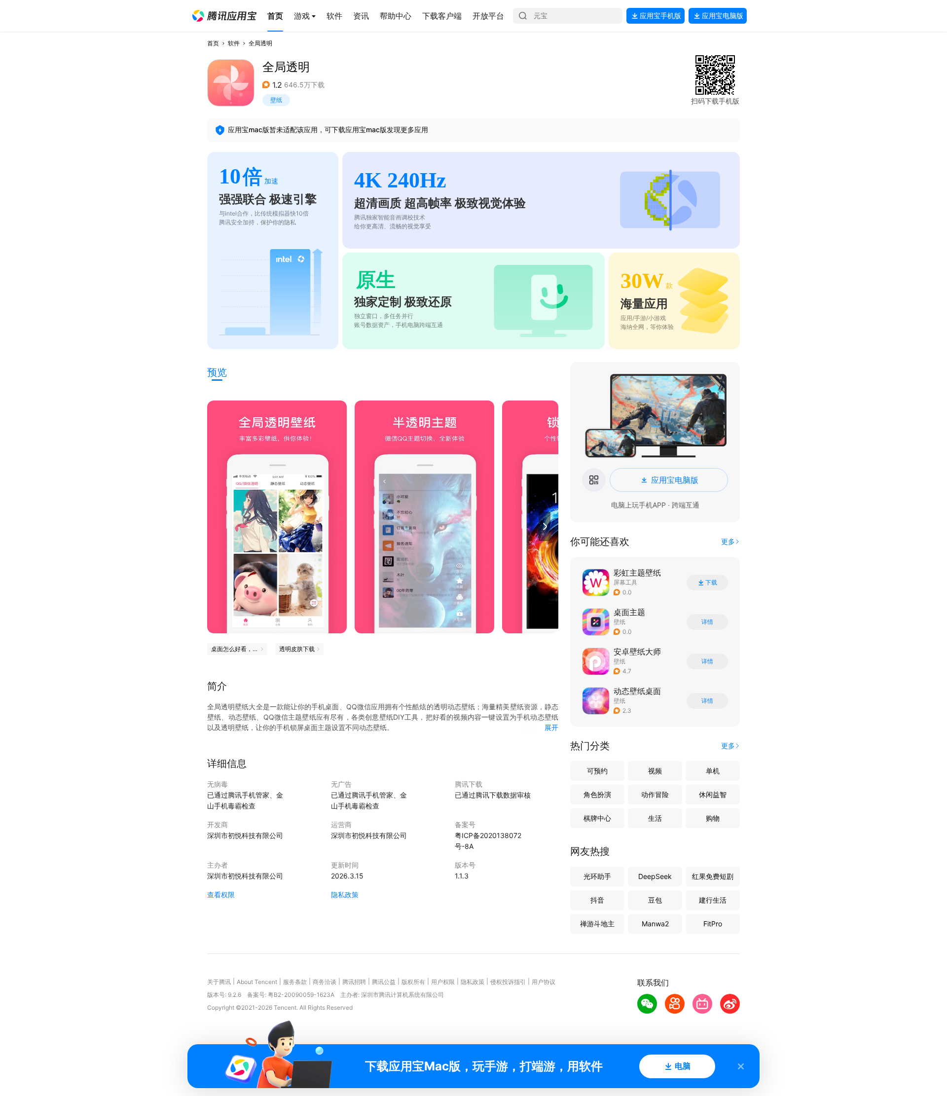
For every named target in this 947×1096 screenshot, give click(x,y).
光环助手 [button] (597, 876)
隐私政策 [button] (345, 894)
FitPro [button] (712, 923)
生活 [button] (655, 818)
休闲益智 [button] (713, 794)
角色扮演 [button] (597, 794)
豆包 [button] (655, 900)
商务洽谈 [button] (324, 982)
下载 (711, 582)
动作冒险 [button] (655, 794)
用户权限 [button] (443, 982)
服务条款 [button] (295, 982)
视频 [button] (655, 771)
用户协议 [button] (543, 982)
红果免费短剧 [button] (712, 876)
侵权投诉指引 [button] (508, 982)
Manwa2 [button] (655, 923)
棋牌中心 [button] (597, 818)
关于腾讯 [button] (219, 982)
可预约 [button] (597, 771)
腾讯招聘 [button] (354, 982)
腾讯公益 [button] (384, 982)
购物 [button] (713, 818)
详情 (707, 622)
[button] (224, 16)
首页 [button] (213, 43)
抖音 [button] (597, 900)
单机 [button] (713, 771)
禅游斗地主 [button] (597, 923)
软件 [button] (234, 43)
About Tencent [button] (257, 982)
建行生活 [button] (713, 900)
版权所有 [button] (413, 982)
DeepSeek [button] (655, 876)
